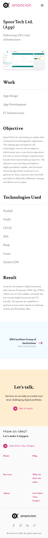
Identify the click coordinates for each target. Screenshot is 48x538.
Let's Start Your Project (22, 446)
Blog (35, 455)
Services (7, 474)
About (6, 493)
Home (6, 455)
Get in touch (26, 408)
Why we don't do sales (37, 478)
